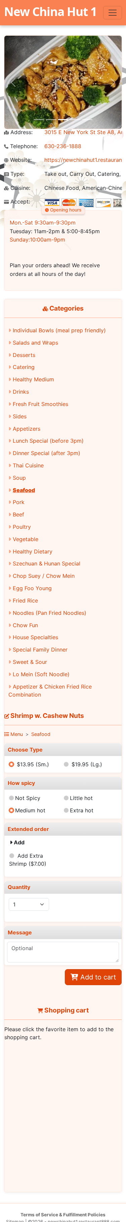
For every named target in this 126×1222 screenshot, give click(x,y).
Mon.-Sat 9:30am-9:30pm (43, 222)
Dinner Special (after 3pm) (46, 453)
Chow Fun (25, 625)
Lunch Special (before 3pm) (48, 440)
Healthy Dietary (32, 551)
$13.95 (33, 764)
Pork (19, 502)
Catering (24, 367)
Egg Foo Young (32, 588)
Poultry (22, 526)
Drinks (21, 391)
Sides (20, 416)
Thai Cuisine (28, 465)
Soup (19, 477)
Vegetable (25, 539)
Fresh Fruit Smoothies (40, 404)
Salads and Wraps (35, 342)
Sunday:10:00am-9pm (37, 239)
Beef (18, 514)
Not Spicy (27, 798)
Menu (16, 734)
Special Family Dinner (40, 649)
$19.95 (87, 764)
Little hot (81, 798)
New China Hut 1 (50, 11)
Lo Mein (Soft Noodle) (41, 674)
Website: (20, 160)
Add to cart (97, 977)
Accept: (19, 201)
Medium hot (30, 810)
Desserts (24, 355)
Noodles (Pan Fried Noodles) (49, 612)
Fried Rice (25, 600)
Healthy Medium (33, 379)
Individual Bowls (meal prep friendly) (59, 330)
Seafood (24, 490)
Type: (16, 174)
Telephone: (23, 146)
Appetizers (26, 428)
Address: (21, 132)
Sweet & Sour (30, 662)
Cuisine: (19, 188)
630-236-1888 (62, 146)
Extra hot (81, 810)
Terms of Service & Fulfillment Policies (63, 1214)
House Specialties (35, 637)
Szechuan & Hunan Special (46, 563)
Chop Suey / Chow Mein (44, 575)
